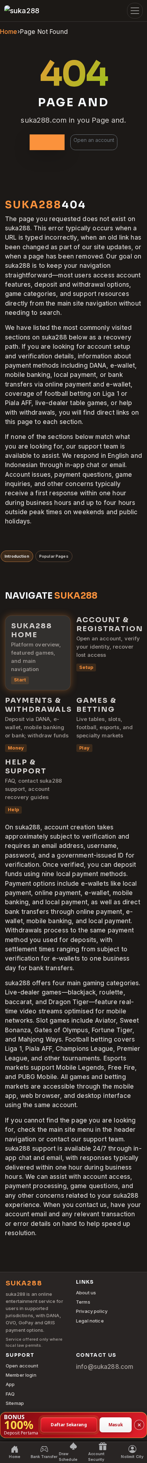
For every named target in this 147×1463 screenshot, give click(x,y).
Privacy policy (91, 1311)
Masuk (115, 1425)
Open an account (94, 140)
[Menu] (135, 11)
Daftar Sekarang (69, 1425)
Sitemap (15, 1403)
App (10, 1384)
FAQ (10, 1394)
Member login (21, 1375)
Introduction (17, 556)
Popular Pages (54, 556)
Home (8, 31)
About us (86, 1292)
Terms (83, 1302)
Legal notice (90, 1321)
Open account (22, 1366)
